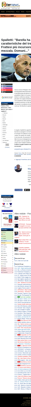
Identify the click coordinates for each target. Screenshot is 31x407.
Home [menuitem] (3, 11)
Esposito (4, 132)
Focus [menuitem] (18, 11)
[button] (7, 145)
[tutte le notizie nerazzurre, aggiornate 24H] (10, 4)
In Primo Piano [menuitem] (10, 11)
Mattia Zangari (18, 154)
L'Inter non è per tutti (22, 260)
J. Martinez (5, 113)
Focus (20, 153)
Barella (4, 122)
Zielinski (4, 126)
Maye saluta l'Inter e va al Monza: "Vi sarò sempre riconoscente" (25, 241)
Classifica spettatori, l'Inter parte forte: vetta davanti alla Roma (24, 249)
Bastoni (4, 118)
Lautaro (4, 130)
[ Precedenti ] (7, 207)
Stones (4, 138)
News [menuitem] (22, 11)
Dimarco (4, 128)
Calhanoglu (5, 124)
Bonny (4, 134)
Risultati (7, 147)
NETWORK (25, 398)
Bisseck (4, 115)
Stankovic (5, 142)
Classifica (4, 229)
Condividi (19, 190)
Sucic (4, 136)
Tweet (27, 190)
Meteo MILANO (7, 211)
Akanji (4, 117)
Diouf (4, 120)
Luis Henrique (6, 140)
